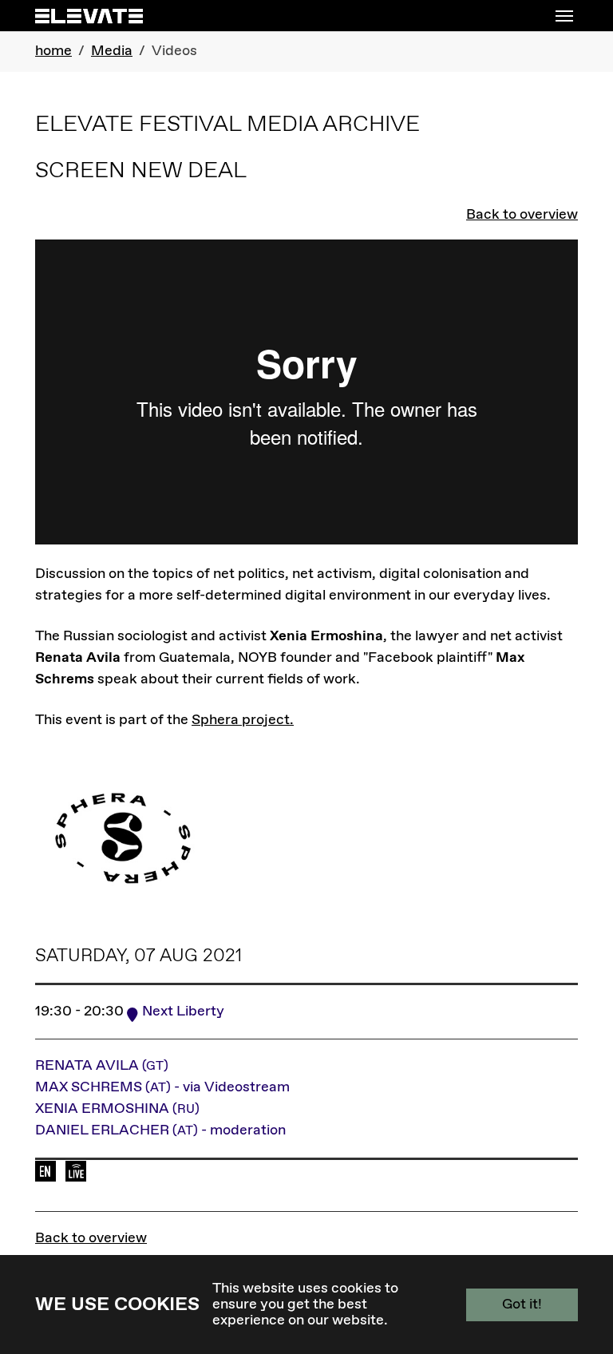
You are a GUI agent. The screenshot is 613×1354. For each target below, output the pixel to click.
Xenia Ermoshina (117, 1108)
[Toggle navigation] (564, 16)
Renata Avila (101, 1065)
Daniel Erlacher (160, 1130)
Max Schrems (162, 1087)
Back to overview (522, 214)
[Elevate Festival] (89, 15)
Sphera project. (243, 720)
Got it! (522, 1304)
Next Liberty (183, 1011)
